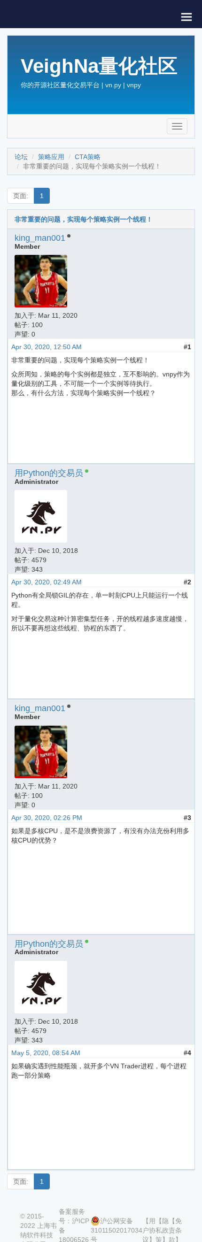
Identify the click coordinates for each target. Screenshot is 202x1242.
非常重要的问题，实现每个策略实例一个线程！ (84, 219)
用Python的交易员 (49, 473)
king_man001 (40, 238)
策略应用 (51, 157)
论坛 (21, 157)
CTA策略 (88, 157)
